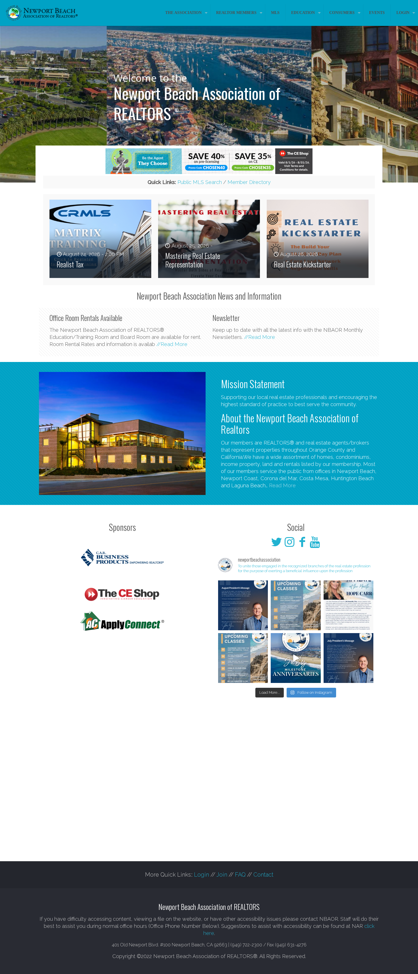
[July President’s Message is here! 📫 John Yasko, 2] (348, 658)
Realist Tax (70, 264)
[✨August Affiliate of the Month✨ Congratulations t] (348, 605)
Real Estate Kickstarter (302, 264)
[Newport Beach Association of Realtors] (42, 13)
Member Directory (249, 182)
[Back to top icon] (391, 962)
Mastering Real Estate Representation (192, 259)
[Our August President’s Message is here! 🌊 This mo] (243, 605)
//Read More (171, 344)
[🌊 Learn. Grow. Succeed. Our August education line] (243, 658)
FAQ (240, 874)
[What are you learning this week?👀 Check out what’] (295, 605)
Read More (282, 485)
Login (201, 874)
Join (221, 874)
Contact (263, 874)
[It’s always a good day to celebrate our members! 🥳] (295, 658)
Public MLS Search (199, 182)
